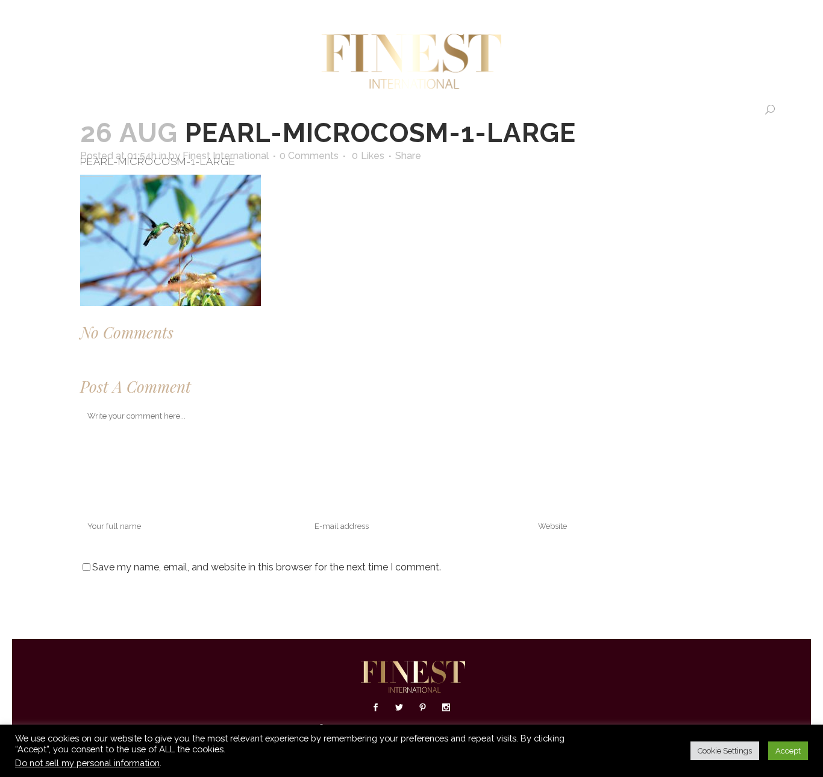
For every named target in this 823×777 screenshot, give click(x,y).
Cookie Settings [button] (725, 750)
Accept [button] (788, 750)
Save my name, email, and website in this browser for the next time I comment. (266, 567)
